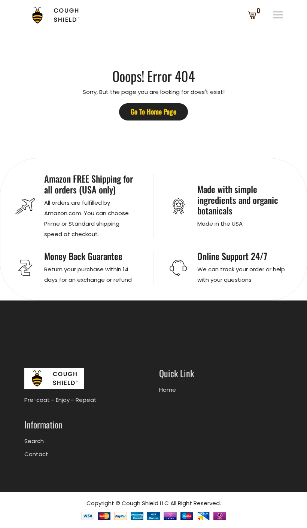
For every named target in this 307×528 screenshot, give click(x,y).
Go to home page (153, 111)
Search (34, 441)
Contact (36, 454)
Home (167, 390)
